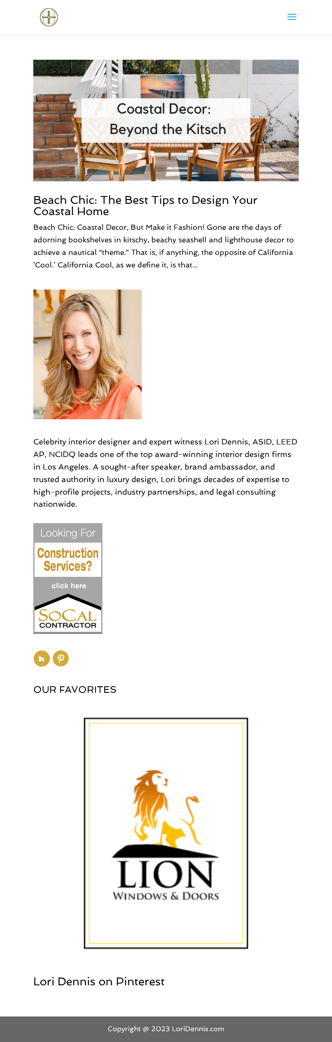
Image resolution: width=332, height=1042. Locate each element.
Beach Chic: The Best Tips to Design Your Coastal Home (145, 205)
